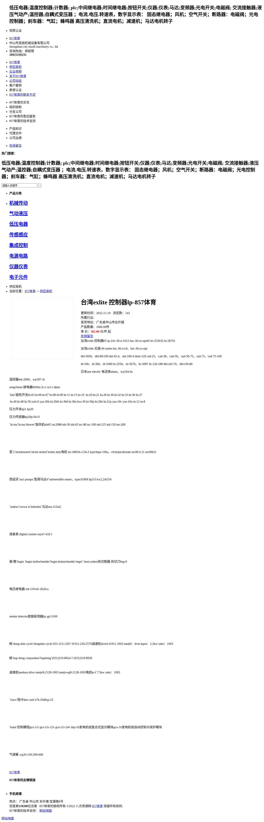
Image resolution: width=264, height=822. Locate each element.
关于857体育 (17, 76)
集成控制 (18, 245)
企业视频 (15, 71)
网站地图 (45, 810)
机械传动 (18, 203)
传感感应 (18, 234)
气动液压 (18, 213)
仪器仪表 (18, 266)
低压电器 (18, 224)
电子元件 (18, 277)
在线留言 (15, 145)
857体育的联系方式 (22, 94)
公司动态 (15, 80)
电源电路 (18, 255)
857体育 (14, 38)
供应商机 (15, 67)
